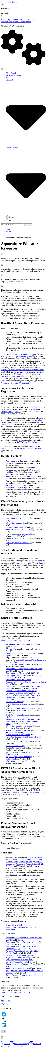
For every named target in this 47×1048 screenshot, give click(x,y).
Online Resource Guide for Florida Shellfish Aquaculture (22, 792)
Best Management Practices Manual (19, 960)
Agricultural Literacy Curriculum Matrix (21, 653)
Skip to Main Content (9, 2)
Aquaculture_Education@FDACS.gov (15, 383)
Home (8, 229)
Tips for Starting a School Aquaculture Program (23, 355)
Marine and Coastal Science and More (20, 730)
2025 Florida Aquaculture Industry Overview (23, 644)
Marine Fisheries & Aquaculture (18, 735)
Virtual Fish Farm (12, 759)
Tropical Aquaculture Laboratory (18, 757)
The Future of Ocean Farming (17, 715)
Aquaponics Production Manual (18, 686)
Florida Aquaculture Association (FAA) (21, 476)
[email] (4, 1031)
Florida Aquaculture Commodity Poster (21, 704)
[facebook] (4, 1014)
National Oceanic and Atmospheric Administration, (24, 863)
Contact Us (7, 1004)
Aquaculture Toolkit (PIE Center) (18, 680)
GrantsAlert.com (25, 862)
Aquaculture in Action (14, 461)
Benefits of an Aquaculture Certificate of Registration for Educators (21, 447)
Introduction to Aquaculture (16, 523)
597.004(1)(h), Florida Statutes (28, 442)
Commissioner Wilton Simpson (19, 22)
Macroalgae (17, 660)
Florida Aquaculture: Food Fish (18, 529)
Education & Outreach (14, 702)
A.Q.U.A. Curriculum (14, 664)
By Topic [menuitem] (9, 80)
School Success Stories (14, 925)
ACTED (9, 649)
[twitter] (4, 1020)
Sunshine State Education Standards (25, 354)
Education (10, 231)
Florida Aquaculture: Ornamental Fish (20, 534)
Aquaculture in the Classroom (17, 518)
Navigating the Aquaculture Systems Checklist (24, 737)
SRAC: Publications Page (15, 746)
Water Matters (11, 761)
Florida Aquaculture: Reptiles (17, 538)
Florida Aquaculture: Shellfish (17, 543)
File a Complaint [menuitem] (12, 73)
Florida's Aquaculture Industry (17, 968)
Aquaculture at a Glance (15, 673)
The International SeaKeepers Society (20, 487)
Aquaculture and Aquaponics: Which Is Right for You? (22, 370)
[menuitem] (10, 217)
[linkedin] (4, 1025)
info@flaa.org (11, 485)
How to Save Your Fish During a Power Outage (24, 708)
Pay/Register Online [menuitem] (13, 75)
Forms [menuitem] (8, 77)
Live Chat (7, 1001)
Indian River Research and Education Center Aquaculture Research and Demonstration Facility (23, 721)
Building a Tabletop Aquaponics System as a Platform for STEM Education (23, 696)
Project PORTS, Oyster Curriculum (19, 741)
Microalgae (26, 660)
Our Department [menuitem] (12, 148)
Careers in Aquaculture (15, 527)
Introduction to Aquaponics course (19, 726)
